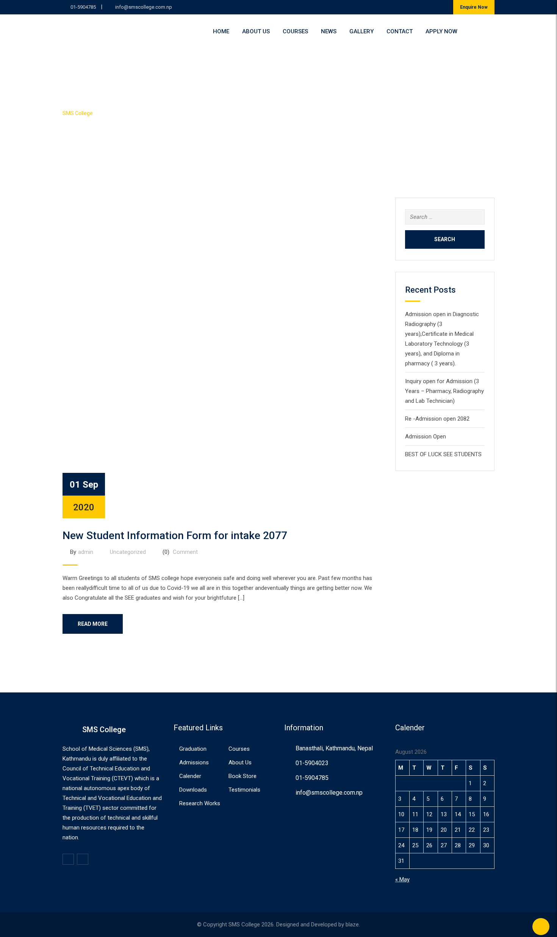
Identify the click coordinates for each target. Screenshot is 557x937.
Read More (93, 624)
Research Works (199, 803)
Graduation (193, 748)
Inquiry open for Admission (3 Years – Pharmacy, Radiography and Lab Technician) (444, 391)
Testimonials (244, 789)
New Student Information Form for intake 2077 (175, 535)
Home (221, 31)
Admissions (194, 762)
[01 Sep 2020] (223, 357)
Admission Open (425, 436)
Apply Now (441, 31)
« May (402, 879)
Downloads (193, 789)
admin (85, 552)
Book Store (242, 776)
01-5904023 (312, 763)
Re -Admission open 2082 (437, 418)
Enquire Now (474, 7)
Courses (295, 31)
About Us (256, 31)
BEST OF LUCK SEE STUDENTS (443, 454)
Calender (190, 776)
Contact (399, 31)
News (328, 31)
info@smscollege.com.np (143, 7)
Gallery (361, 31)
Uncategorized (128, 552)
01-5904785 (83, 7)
